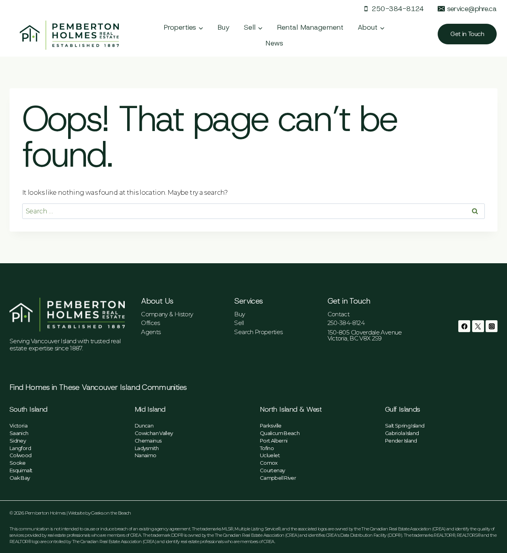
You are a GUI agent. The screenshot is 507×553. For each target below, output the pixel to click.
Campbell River (278, 478)
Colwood (21, 455)
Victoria (18, 425)
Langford (20, 448)
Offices (150, 323)
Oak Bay (20, 478)
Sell (238, 323)
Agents (150, 332)
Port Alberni (273, 440)
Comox (269, 463)
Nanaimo (145, 455)
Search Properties (258, 332)
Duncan (144, 425)
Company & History (167, 314)
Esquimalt (21, 470)
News (274, 43)
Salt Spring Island (404, 425)
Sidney (18, 440)
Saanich (19, 433)
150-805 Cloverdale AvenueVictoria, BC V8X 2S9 (365, 335)
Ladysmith (146, 448)
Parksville (271, 425)
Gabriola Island (402, 433)
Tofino (267, 448)
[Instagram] (491, 326)
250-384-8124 (346, 323)
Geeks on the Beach (111, 513)
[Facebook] (464, 326)
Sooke (18, 463)
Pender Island (401, 440)
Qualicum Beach (279, 433)
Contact (339, 314)
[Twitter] (478, 326)
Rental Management (310, 27)
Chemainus (148, 440)
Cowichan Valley (154, 433)
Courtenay (272, 470)
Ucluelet (270, 455)
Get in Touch (467, 34)
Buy (223, 27)
